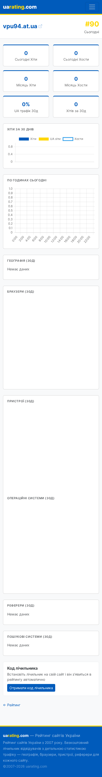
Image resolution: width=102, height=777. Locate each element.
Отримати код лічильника (31, 688)
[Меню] (92, 7)
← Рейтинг (11, 705)
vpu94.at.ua (21, 26)
